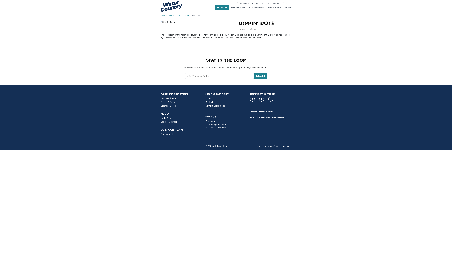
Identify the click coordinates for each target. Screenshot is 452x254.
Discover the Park (169, 98)
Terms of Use (261, 146)
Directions (210, 121)
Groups (288, 7)
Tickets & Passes (168, 102)
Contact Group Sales (215, 106)
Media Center (167, 118)
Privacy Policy (285, 146)
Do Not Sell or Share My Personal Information (267, 117)
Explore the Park (238, 7)
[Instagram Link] (252, 99)
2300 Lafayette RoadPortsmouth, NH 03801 (216, 126)
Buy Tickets (222, 7)
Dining (186, 16)
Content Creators (169, 122)
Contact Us (210, 102)
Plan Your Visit (274, 7)
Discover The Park (174, 16)
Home (163, 16)
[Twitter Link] (270, 99)
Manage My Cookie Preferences (261, 111)
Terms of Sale (273, 146)
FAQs (208, 98)
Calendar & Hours (256, 7)
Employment (167, 134)
